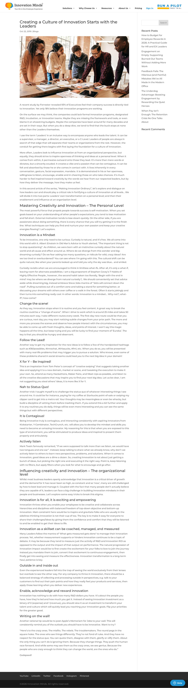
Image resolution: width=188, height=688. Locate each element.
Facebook (58, 676)
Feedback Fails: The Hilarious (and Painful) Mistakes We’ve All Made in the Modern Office (153, 78)
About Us (123, 8)
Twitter (47, 676)
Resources (106, 8)
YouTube (24, 676)
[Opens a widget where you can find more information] (177, 683)
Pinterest (84, 676)
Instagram (71, 676)
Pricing (138, 8)
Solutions (67, 8)
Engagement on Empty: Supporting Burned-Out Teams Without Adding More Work (153, 59)
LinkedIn (36, 676)
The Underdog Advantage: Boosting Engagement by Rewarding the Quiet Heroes (153, 98)
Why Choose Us (87, 8)
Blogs (36, 31)
